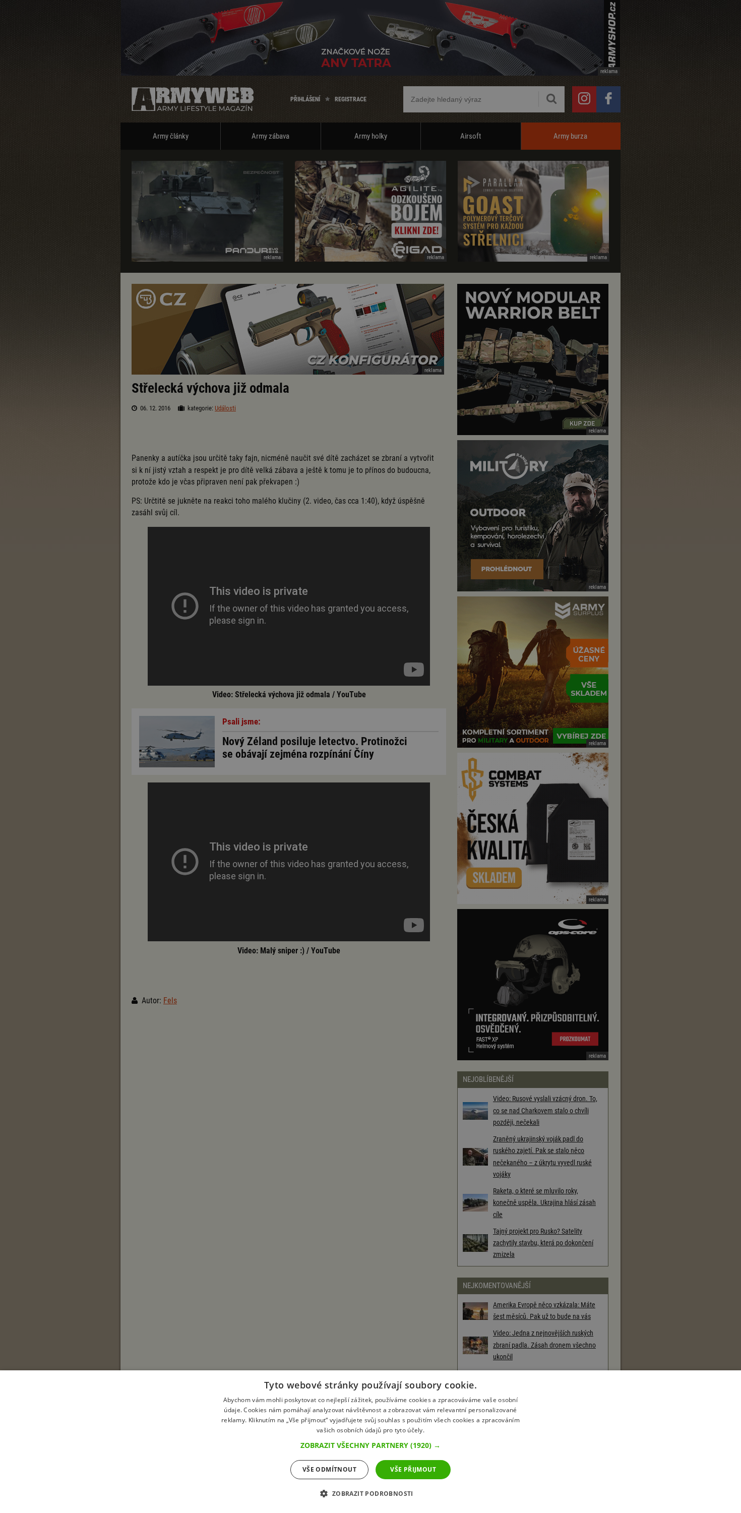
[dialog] (370, 1441)
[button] (370, 1445)
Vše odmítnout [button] (329, 1469)
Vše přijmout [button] (413, 1469)
